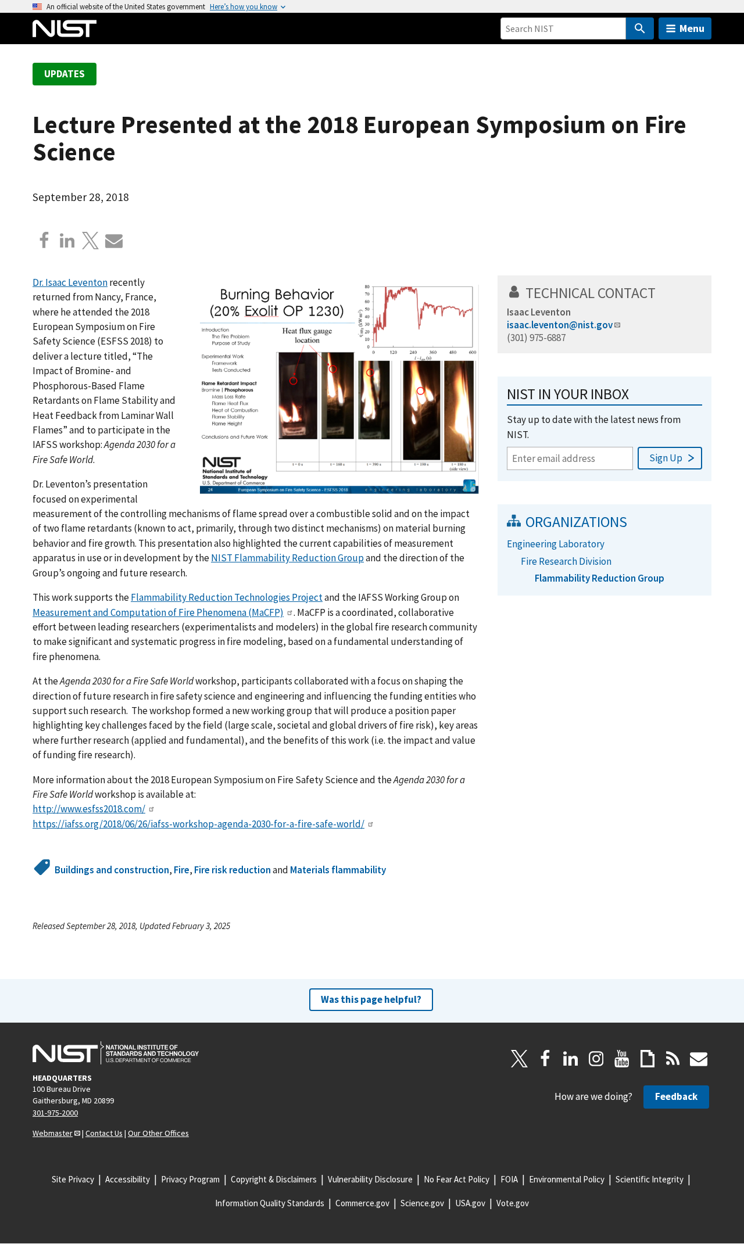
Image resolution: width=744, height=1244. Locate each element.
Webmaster (53, 1133)
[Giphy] (647, 1058)
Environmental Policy (566, 1179)
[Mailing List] (698, 1058)
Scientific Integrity (650, 1179)
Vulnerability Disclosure (370, 1179)
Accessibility (127, 1179)
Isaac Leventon (539, 312)
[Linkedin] (67, 240)
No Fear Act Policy (456, 1179)
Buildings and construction (112, 869)
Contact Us (104, 1133)
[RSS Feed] (673, 1058)
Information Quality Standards (269, 1203)
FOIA (509, 1179)
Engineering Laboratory (555, 543)
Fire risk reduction (232, 869)
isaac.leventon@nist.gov (560, 324)
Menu (691, 28)
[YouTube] (622, 1058)
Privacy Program (190, 1179)
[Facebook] (44, 240)
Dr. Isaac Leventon (70, 282)
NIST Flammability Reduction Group (287, 557)
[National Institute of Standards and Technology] (116, 1052)
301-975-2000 (55, 1112)
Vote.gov (512, 1203)
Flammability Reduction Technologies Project (227, 597)
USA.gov (470, 1203)
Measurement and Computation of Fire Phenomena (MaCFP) (158, 612)
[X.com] (90, 240)
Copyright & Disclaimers (274, 1179)
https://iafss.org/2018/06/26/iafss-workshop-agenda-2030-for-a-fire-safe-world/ (198, 824)
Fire (181, 869)
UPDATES (64, 73)
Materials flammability (338, 869)
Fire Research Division (566, 561)
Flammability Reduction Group (599, 578)
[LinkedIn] (571, 1058)
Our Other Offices (158, 1133)
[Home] (64, 28)
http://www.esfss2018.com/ (89, 808)
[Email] (114, 240)
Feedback (676, 1096)
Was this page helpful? (371, 999)
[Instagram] (596, 1058)
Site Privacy (73, 1179)
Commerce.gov (362, 1203)
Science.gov (422, 1203)
